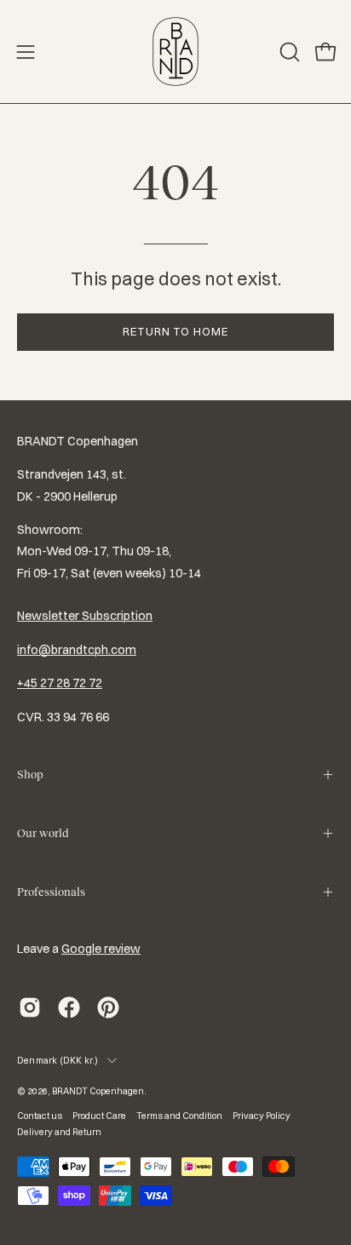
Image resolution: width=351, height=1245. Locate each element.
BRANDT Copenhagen (98, 1091)
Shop (30, 774)
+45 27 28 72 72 (59, 683)
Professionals (51, 892)
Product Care (99, 1116)
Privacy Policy (262, 1116)
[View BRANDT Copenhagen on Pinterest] (108, 1007)
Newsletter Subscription (84, 615)
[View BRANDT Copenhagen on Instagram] (30, 1007)
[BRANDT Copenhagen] (175, 51)
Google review (101, 948)
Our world (42, 833)
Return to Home (175, 331)
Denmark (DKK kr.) (58, 1060)
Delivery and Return (59, 1132)
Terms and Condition (179, 1116)
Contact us (39, 1116)
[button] (288, 52)
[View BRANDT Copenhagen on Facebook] (69, 1007)
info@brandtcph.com (76, 649)
